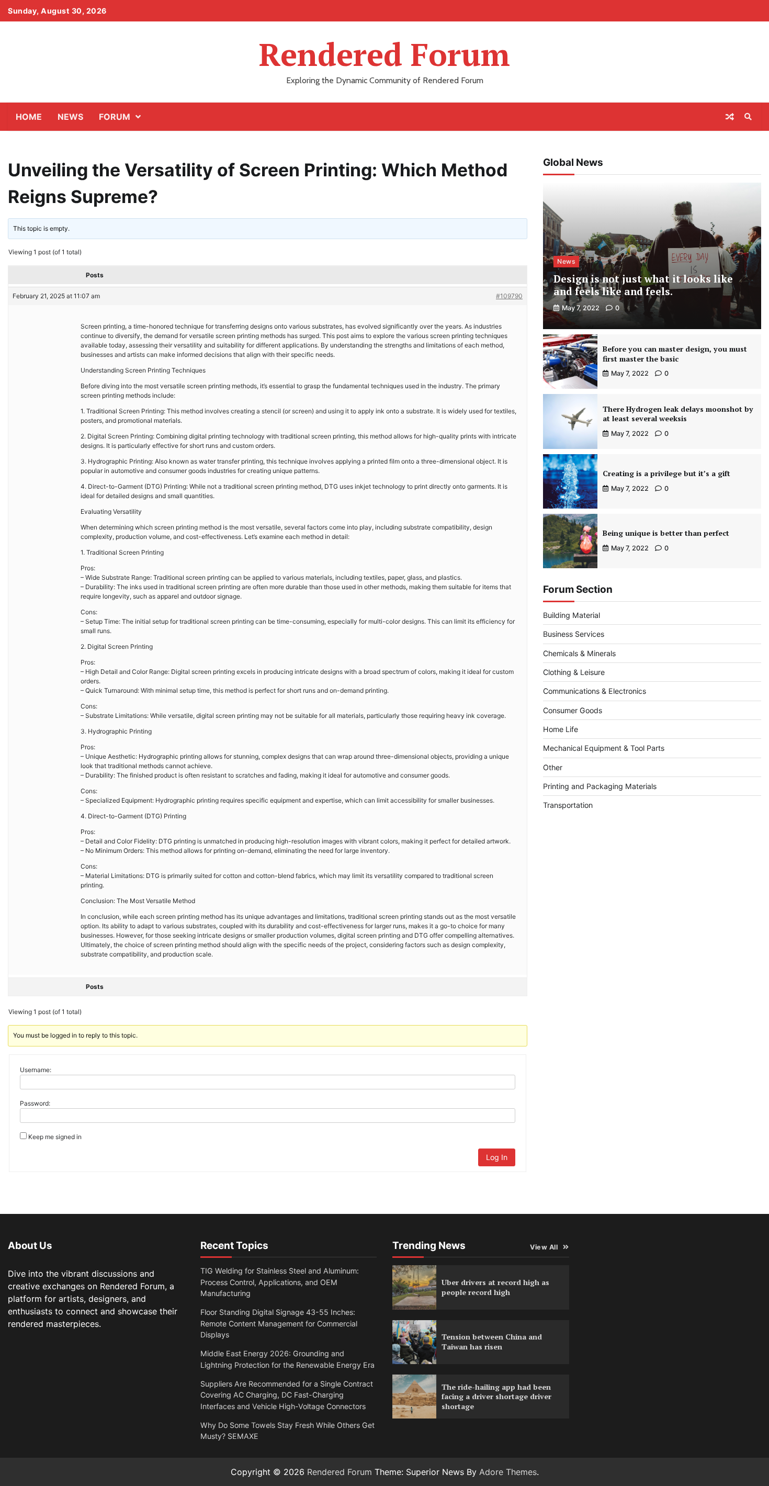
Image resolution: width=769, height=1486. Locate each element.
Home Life (560, 729)
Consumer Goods (572, 710)
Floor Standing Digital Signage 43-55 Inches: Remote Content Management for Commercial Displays (278, 1323)
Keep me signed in (55, 1137)
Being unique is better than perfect (666, 533)
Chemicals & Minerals (579, 653)
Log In (496, 1157)
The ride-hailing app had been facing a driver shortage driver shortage (496, 1396)
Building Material (571, 615)
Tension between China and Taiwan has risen (492, 1342)
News (70, 116)
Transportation (568, 805)
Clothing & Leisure (574, 672)
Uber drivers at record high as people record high (495, 1287)
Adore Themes (508, 1472)
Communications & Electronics (594, 690)
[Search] (748, 117)
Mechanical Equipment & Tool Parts (603, 748)
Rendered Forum (384, 54)
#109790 (509, 296)
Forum (114, 116)
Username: (35, 1070)
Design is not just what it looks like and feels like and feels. (643, 285)
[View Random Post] (730, 117)
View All (544, 1247)
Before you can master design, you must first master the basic (675, 354)
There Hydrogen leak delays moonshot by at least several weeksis (678, 414)
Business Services (573, 633)
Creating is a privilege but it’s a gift (666, 473)
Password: (35, 1103)
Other (552, 767)
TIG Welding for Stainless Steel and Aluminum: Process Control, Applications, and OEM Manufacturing (279, 1282)
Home (29, 116)
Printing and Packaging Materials (600, 786)
